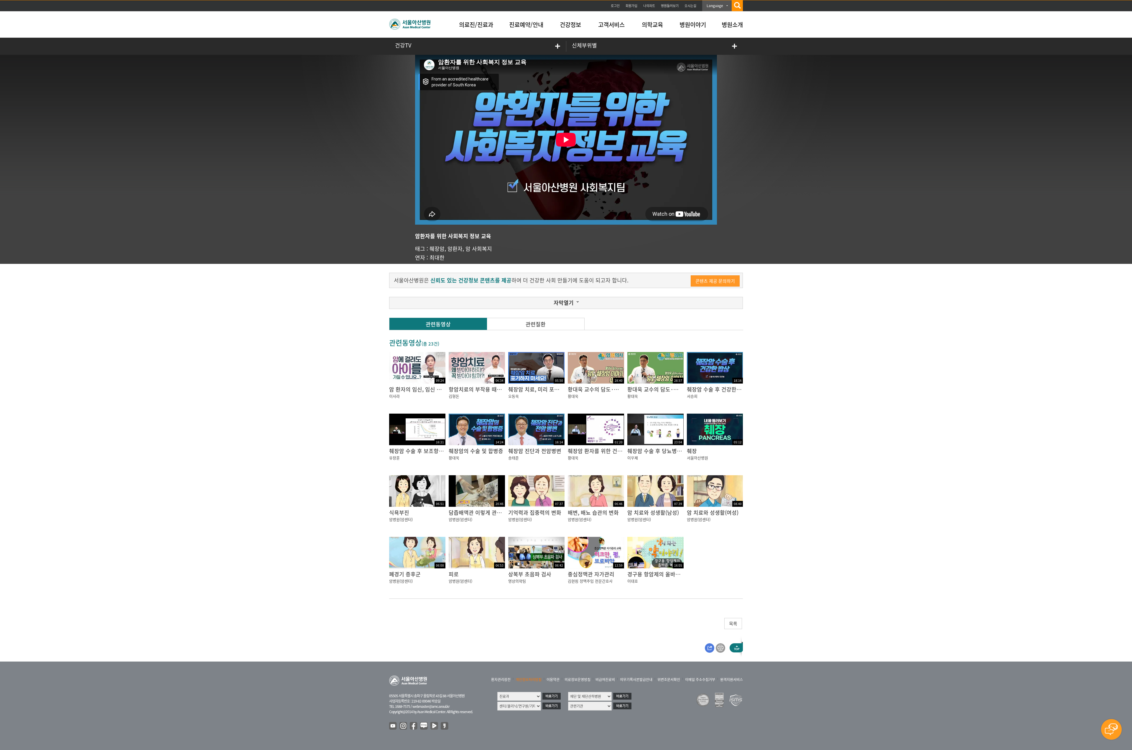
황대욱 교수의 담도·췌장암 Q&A (604, 389)
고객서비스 (611, 24)
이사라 (394, 396)
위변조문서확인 (668, 679)
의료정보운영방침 (577, 679)
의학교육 (652, 24)
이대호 (632, 581)
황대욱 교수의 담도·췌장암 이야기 (666, 389)
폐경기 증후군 (405, 574)
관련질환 (536, 324)
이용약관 (553, 679)
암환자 (455, 249)
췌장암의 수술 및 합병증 (476, 451)
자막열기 (564, 303)
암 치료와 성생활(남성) (653, 513)
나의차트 (649, 5)
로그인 (615, 5)
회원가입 (631, 5)
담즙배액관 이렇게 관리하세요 (483, 513)
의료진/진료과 (476, 24)
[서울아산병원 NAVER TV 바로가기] (434, 726)
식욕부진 (399, 513)
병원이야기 (692, 24)
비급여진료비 (605, 679)
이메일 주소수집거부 (700, 679)
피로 (454, 574)
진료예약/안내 (526, 24)
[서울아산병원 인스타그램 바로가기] (403, 726)
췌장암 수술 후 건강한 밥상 (717, 389)
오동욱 (513, 396)
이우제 (632, 457)
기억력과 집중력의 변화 (534, 513)
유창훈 (394, 457)
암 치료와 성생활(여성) (712, 513)
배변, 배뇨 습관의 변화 (593, 513)
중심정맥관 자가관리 (591, 574)
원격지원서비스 (731, 679)
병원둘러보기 (670, 5)
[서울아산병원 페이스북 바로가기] (414, 726)
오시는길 (690, 5)
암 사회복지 (478, 249)
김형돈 (454, 396)
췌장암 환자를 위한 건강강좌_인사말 (609, 451)
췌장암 (437, 249)
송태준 (513, 457)
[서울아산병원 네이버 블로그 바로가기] (424, 726)
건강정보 (570, 24)
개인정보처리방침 (529, 679)
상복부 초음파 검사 (529, 574)
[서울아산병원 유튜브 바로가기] (393, 726)
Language (715, 5)
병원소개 (732, 24)
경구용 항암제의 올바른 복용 (659, 574)
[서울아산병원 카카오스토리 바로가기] (445, 726)
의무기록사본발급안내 (636, 679)
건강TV (403, 45)
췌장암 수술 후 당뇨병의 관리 (660, 451)
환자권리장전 (501, 679)
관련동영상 (438, 324)
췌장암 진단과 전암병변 (534, 451)
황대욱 (573, 396)
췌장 (692, 451)
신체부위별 (584, 45)
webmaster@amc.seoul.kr (431, 706)
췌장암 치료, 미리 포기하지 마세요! (548, 389)
